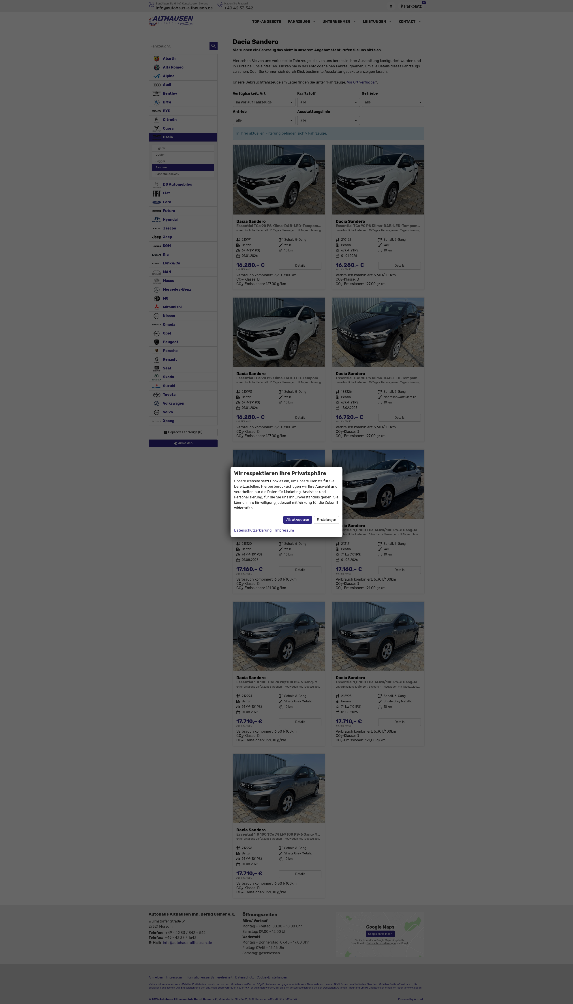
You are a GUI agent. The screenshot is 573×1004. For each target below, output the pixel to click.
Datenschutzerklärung (253, 530)
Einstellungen (326, 520)
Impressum (284, 530)
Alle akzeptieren (297, 520)
